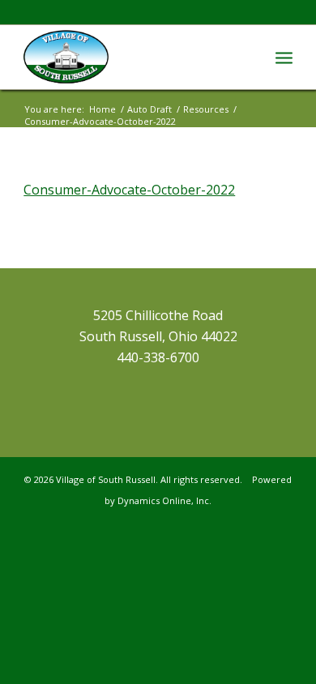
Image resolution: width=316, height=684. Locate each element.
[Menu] (284, 56)
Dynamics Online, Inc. (164, 500)
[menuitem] (284, 56)
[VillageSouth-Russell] (130, 56)
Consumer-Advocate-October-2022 (129, 190)
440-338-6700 (158, 357)
